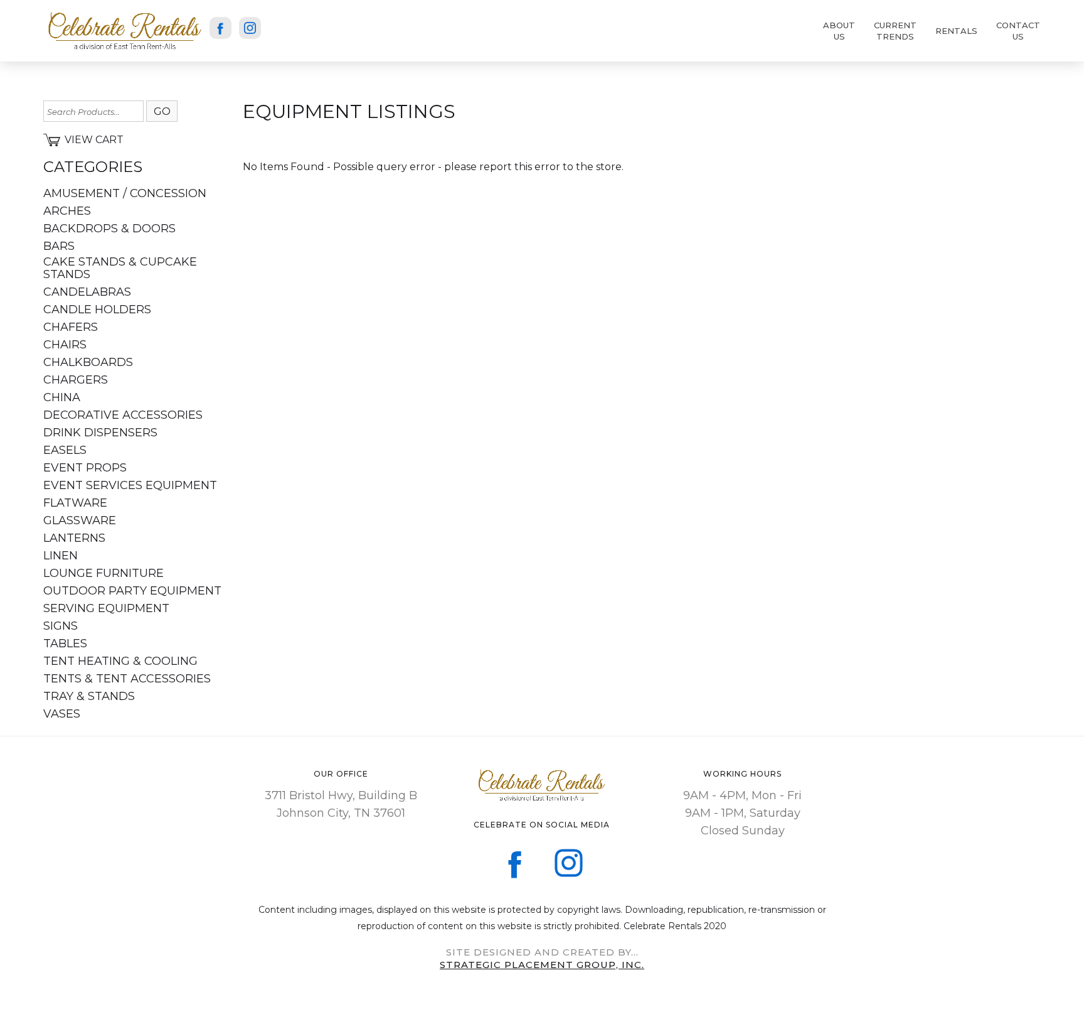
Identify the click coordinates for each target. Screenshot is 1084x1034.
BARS (59, 246)
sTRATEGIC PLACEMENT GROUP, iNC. (542, 965)
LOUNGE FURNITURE (103, 573)
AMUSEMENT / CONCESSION (124, 193)
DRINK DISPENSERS (100, 432)
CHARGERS (75, 380)
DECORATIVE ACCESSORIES (123, 415)
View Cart (94, 140)
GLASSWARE (79, 520)
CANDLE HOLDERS (97, 309)
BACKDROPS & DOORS (109, 228)
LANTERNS (74, 538)
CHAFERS (70, 327)
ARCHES (67, 211)
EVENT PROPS (85, 467)
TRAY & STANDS (89, 696)
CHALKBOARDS (88, 362)
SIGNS (60, 626)
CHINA (61, 397)
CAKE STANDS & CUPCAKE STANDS (120, 268)
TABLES (65, 643)
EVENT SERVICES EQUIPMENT (130, 485)
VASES (61, 714)
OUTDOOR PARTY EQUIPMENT (132, 590)
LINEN (60, 555)
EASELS (65, 450)
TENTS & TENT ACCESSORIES (127, 678)
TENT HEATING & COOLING (120, 661)
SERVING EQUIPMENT (106, 608)
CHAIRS (65, 344)
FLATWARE (75, 503)
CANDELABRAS (87, 292)
